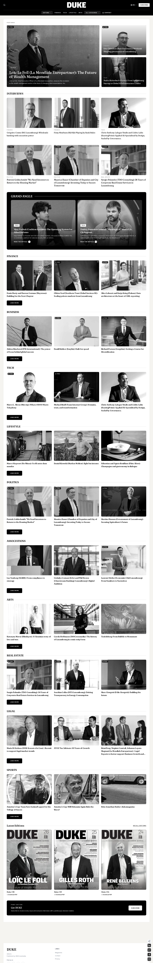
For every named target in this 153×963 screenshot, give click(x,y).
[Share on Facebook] (149, 954)
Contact (107, 12)
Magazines (58, 952)
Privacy (57, 959)
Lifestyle (72, 12)
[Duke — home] (76, 5)
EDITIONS (46, 12)
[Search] (4, 5)
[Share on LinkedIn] (149, 945)
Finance (58, 12)
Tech (65, 12)
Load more (14, 303)
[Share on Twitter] (149, 950)
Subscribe (144, 5)
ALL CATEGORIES (91, 12)
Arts (80, 12)
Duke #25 (58, 892)
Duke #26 (11, 892)
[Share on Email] (149, 959)
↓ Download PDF (12, 894)
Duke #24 (105, 892)
